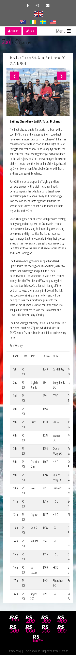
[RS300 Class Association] (46, 619)
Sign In (14, 31)
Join (31, 31)
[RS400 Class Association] (62, 619)
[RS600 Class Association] (30, 629)
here (13, 337)
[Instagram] (37, 6)
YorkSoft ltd (62, 651)
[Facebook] (27, 6)
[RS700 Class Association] (46, 629)
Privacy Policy (14, 651)
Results (14, 57)
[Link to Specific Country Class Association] (38, 13)
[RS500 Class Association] (14, 629)
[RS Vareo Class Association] (38, 639)
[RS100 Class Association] (14, 619)
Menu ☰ (63, 30)
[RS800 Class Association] (62, 629)
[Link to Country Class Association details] (23, 21)
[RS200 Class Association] (30, 619)
